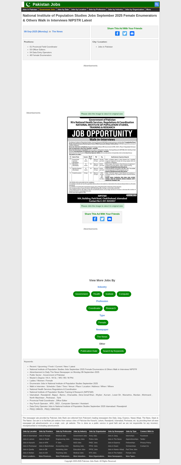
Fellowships (130, 443)
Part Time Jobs (131, 449)
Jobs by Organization (134, 9)
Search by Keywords (113, 351)
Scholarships (131, 446)
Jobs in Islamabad (30, 436)
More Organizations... (97, 456)
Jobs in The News (115, 439)
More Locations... (29, 456)
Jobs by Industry (115, 9)
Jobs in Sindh (44, 439)
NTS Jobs (92, 453)
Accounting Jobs (62, 446)
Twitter (142, 439)
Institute (109, 294)
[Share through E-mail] (132, 33)
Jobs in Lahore (28, 439)
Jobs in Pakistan (29, 9)
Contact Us (144, 446)
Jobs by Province (46, 431)
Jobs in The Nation (115, 453)
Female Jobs (131, 453)
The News (57, 31)
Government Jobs (47, 9)
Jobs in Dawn (113, 446)
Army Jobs (93, 436)
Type (102, 315)
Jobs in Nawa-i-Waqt (116, 449)
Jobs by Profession (97, 9)
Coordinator (94, 308)
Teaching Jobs (61, 453)
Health (96, 294)
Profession (102, 301)
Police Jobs (93, 439)
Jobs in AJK (43, 453)
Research (111, 308)
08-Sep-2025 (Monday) (36, 31)
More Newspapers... (115, 456)
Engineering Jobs (62, 439)
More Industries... (80, 456)
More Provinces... (45, 456)
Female (102, 322)
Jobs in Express (114, 443)
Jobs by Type (131, 431)
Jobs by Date (63, 9)
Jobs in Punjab (44, 436)
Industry (102, 287)
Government (81, 294)
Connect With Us (147, 431)
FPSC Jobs (93, 446)
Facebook (144, 436)
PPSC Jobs (93, 449)
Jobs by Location (78, 9)
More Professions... (63, 456)
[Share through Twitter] (124, 33)
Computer (124, 294)
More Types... (131, 456)
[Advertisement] (90, 87)
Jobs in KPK (43, 443)
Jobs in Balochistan (46, 446)
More (148, 9)
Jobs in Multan (28, 453)
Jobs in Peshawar (30, 446)
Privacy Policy (145, 443)
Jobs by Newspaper (116, 431)
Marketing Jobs (62, 449)
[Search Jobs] (157, 4)
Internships (130, 436)
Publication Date (89, 351)
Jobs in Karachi (29, 443)
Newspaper (102, 329)
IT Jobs (58, 443)
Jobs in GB (43, 449)
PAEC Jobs (93, 443)
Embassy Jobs (79, 439)
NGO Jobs (77, 443)
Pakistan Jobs (46, 4)
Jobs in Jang (113, 436)
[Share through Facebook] (117, 33)
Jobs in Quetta (28, 449)
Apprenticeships (132, 439)
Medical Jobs (61, 436)
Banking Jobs (78, 446)
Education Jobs (79, 449)
